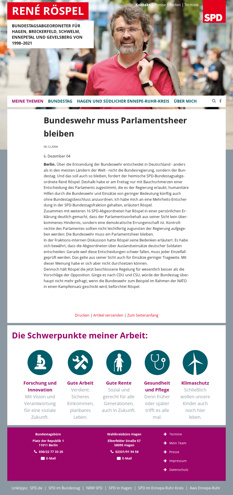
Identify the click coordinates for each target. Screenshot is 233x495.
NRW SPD (94, 487)
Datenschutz (178, 469)
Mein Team (177, 443)
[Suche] (214, 101)
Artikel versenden (108, 315)
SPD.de (36, 487)
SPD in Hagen (120, 487)
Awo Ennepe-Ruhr (205, 487)
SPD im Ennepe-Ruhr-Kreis (161, 487)
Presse (160, 4)
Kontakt (142, 4)
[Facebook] (220, 101)
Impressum (178, 461)
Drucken (82, 315)
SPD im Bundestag (64, 487)
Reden (175, 4)
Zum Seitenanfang (142, 315)
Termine (191, 4)
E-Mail (51, 458)
